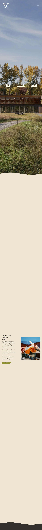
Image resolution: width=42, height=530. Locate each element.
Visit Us (6, 362)
